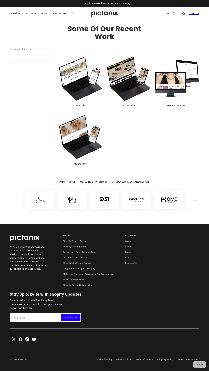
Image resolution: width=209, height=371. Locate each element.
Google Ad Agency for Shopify (79, 268)
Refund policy (104, 359)
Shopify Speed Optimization (78, 285)
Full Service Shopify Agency (29, 246)
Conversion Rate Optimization (79, 251)
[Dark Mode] (171, 13)
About (128, 246)
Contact (194, 13)
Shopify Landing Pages (75, 246)
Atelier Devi (80, 164)
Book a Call (131, 263)
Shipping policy (165, 359)
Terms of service (144, 359)
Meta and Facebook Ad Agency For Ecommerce (88, 274)
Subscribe (71, 317)
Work (128, 241)
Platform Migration (73, 279)
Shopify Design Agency (75, 241)
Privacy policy (123, 359)
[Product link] (80, 82)
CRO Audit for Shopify (75, 257)
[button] (183, 13)
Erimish (80, 105)
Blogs (128, 251)
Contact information (188, 359)
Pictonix (22, 359)
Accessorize (129, 105)
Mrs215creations (177, 105)
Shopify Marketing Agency (77, 263)
